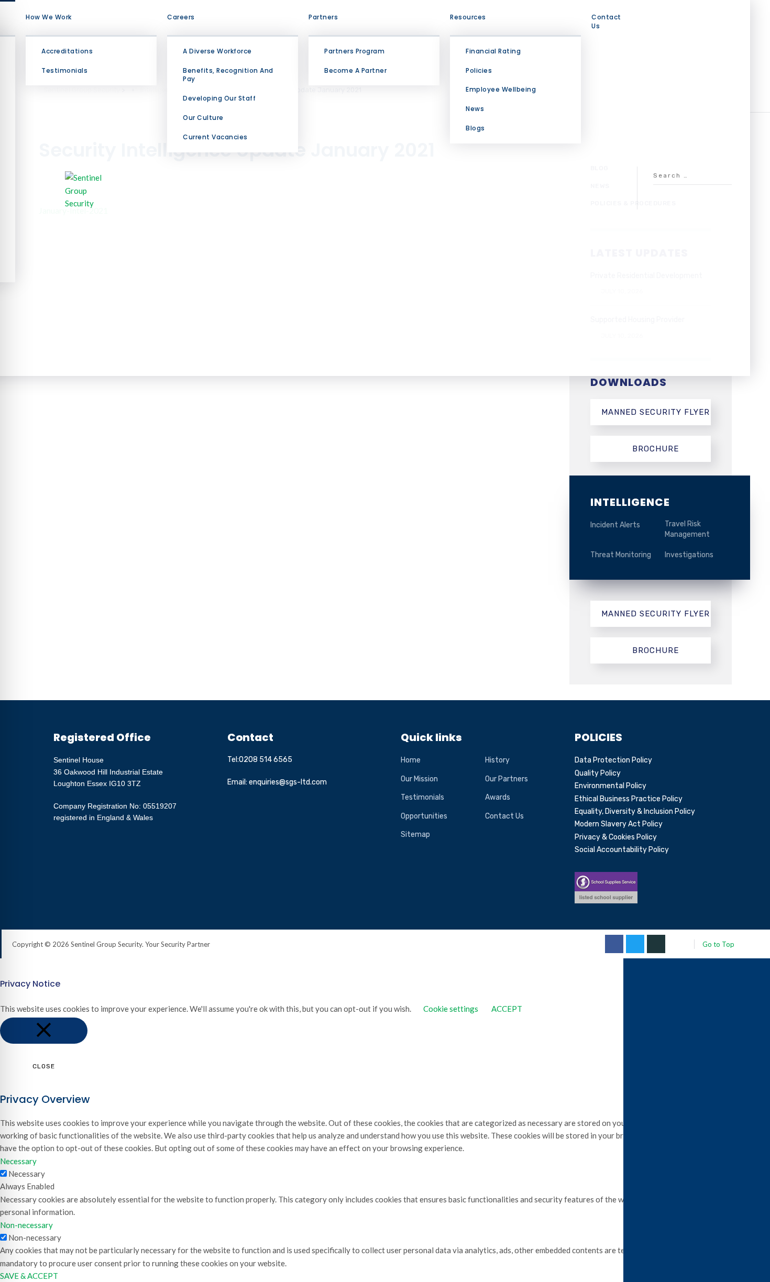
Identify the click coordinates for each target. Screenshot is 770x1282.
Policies (479, 70)
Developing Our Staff (219, 98)
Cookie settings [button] (450, 1008)
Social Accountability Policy (622, 849)
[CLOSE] (43, 1031)
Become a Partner (355, 70)
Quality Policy (598, 773)
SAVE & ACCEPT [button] (29, 1275)
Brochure (655, 449)
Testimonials (64, 70)
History (497, 760)
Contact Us (606, 21)
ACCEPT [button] (506, 1008)
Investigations (689, 554)
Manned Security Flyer (655, 412)
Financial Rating (493, 51)
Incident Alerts (615, 525)
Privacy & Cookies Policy (616, 837)
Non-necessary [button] (26, 1225)
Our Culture (203, 117)
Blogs (475, 128)
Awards (497, 797)
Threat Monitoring (620, 554)
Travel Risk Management (687, 529)
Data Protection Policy (613, 760)
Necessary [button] (18, 1161)
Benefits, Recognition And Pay (228, 75)
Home (411, 760)
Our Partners (506, 779)
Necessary (26, 1173)
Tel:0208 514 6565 (259, 759)
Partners (323, 17)
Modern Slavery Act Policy (619, 824)
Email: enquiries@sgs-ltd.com (277, 782)
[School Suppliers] (606, 878)
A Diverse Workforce (217, 51)
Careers (181, 17)
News (475, 108)
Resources (468, 17)
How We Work (49, 17)
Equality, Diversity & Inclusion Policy (635, 811)
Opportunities (424, 816)
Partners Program (354, 51)
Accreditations (67, 51)
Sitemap (415, 834)
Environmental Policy (610, 785)
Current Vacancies (215, 136)
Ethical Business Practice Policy (629, 798)
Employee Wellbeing (501, 89)
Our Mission (419, 779)
